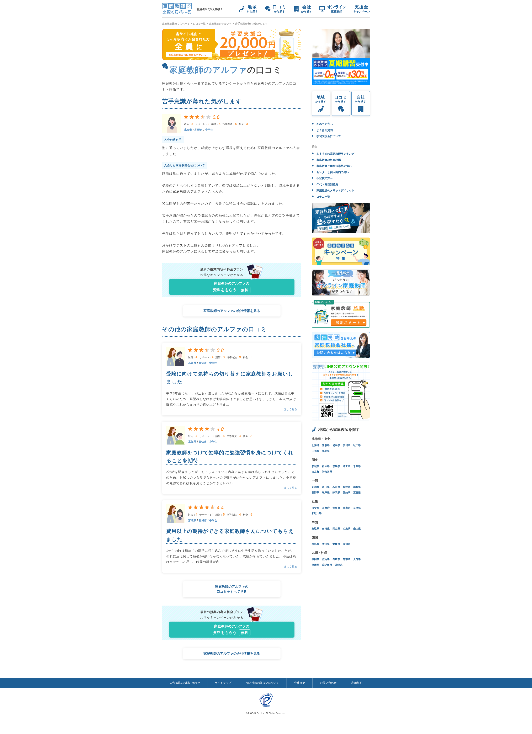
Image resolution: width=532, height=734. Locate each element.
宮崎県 (192, 520)
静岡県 (336, 492)
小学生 (213, 441)
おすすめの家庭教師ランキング (335, 153)
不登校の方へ (324, 178)
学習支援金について (328, 136)
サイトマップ (223, 682)
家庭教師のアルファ (220, 23)
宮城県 (346, 445)
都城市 (203, 520)
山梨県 (357, 487)
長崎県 (336, 559)
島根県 (326, 528)
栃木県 (326, 466)
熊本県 (346, 559)
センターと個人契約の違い (332, 172)
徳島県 (315, 544)
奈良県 (357, 507)
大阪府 (336, 507)
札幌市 (199, 129)
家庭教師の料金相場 (328, 159)
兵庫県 (346, 507)
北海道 (188, 129)
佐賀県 (326, 559)
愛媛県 (336, 544)
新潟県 (315, 487)
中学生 (209, 129)
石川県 (336, 487)
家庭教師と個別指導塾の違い (334, 165)
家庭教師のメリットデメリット (335, 190)
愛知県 (346, 492)
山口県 (357, 528)
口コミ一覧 (199, 23)
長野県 (315, 492)
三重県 (357, 492)
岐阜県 (326, 492)
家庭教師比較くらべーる (176, 23)
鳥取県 (315, 528)
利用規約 (356, 682)
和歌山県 (317, 513)
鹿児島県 (327, 564)
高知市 (203, 363)
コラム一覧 (323, 196)
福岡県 (315, 559)
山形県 (315, 451)
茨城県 (315, 466)
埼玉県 (346, 466)
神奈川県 (327, 471)
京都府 (326, 507)
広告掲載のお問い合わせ (185, 682)
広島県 (346, 528)
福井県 (346, 487)
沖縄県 (338, 564)
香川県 (326, 544)
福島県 (326, 451)
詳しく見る (290, 409)
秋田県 (357, 445)
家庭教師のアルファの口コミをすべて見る (231, 589)
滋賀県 (315, 507)
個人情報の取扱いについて (262, 682)
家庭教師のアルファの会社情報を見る (231, 311)
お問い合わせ (328, 682)
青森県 (326, 445)
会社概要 (299, 682)
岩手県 (336, 445)
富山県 (326, 487)
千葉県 (357, 466)
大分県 (357, 559)
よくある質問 (324, 130)
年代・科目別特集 (327, 184)
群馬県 (336, 466)
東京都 (315, 471)
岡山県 (336, 528)
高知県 (192, 363)
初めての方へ (324, 124)
